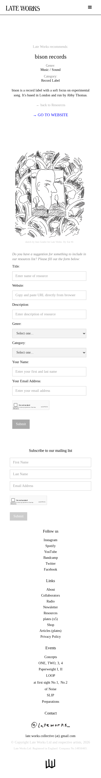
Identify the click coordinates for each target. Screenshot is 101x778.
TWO (51, 663)
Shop (50, 625)
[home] (22, 6)
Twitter (51, 563)
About (50, 589)
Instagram (50, 540)
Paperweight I (48, 669)
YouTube (50, 552)
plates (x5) (50, 619)
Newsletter (50, 607)
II (61, 669)
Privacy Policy (50, 636)
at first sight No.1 (46, 682)
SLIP (50, 695)
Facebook (50, 569)
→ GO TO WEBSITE (50, 115)
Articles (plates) (50, 631)
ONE (42, 663)
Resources (50, 613)
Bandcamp (50, 558)
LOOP (50, 675)
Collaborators (50, 595)
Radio (51, 601)
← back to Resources (50, 105)
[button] (90, 7)
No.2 (64, 682)
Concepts (50, 657)
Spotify (50, 546)
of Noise (50, 689)
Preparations (50, 701)
